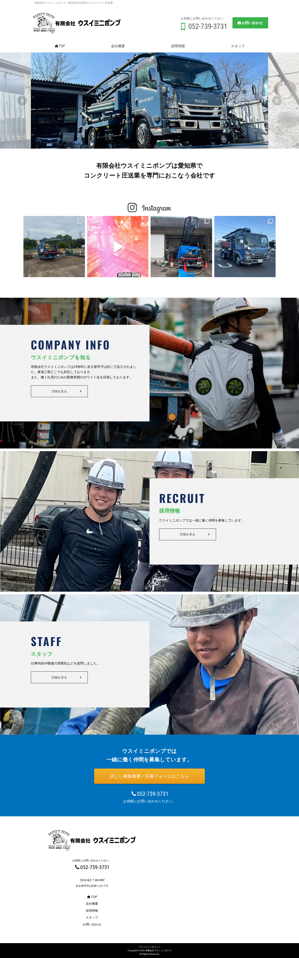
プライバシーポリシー (149, 947)
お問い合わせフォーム (269, 935)
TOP (62, 46)
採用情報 (178, 46)
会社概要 (118, 46)
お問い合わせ (252, 23)
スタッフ (238, 46)
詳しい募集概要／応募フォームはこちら (149, 776)
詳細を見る (59, 391)
